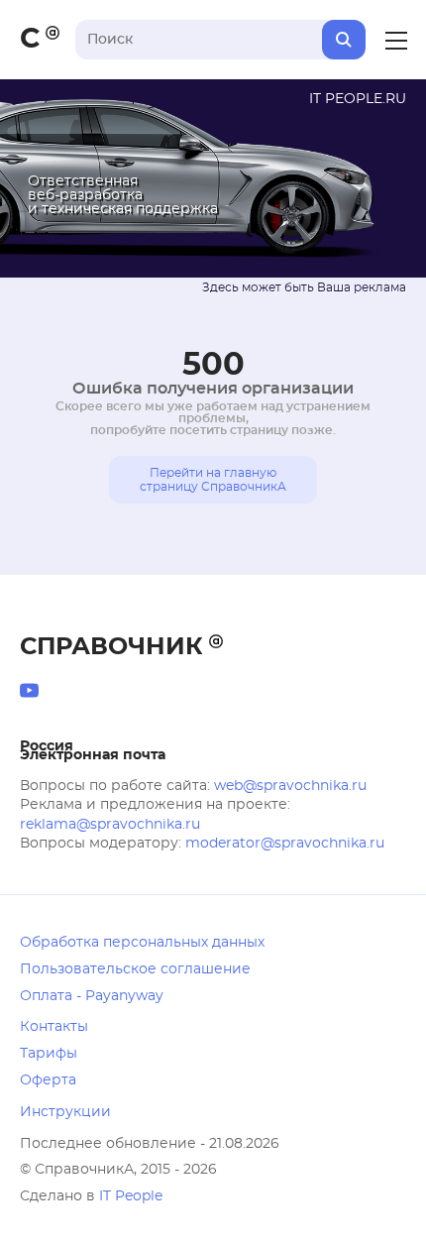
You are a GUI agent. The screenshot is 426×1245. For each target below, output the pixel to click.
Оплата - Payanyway (91, 996)
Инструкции (65, 1112)
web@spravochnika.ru (290, 786)
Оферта (48, 1080)
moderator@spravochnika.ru (284, 843)
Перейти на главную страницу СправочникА (213, 480)
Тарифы (48, 1054)
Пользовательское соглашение (135, 969)
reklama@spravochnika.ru (110, 825)
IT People (130, 1196)
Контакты (54, 1027)
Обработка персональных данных (142, 943)
